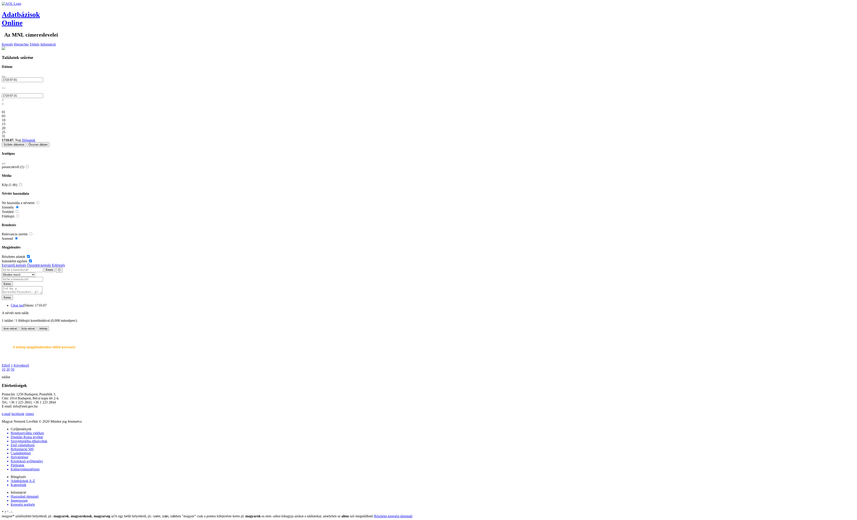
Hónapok (28, 140)
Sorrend (8, 238)
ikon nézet (10, 328)
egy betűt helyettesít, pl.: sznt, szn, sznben (146, 516)
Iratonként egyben (15, 261)
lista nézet (28, 328)
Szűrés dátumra (14, 144)
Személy (8, 207)
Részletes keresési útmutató (393, 516)
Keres (49, 269)
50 (12, 369)
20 (8, 369)
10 (3, 369)
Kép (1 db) (10, 185)
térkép (43, 328)
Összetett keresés (39, 265)
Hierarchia (21, 44)
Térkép (34, 44)
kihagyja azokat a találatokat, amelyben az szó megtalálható (323, 516)
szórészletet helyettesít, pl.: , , (56, 516)
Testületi (8, 212)
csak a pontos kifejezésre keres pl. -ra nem (227, 516)
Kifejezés (58, 265)
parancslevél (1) (13, 167)
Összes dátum (38, 144)
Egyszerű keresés (14, 265)
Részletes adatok (14, 257)
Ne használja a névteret (18, 203)
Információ (48, 44)
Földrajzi (8, 216)
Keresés (7, 44)
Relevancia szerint (15, 234)
